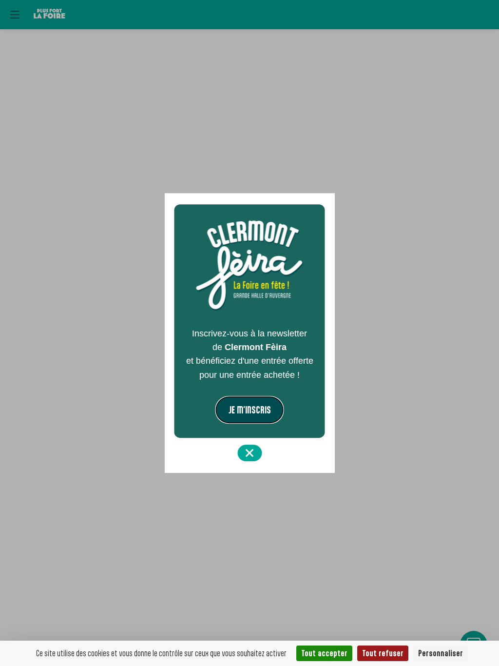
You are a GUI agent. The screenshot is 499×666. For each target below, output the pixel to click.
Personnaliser (440, 653)
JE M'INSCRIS (250, 410)
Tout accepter (324, 653)
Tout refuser (382, 653)
